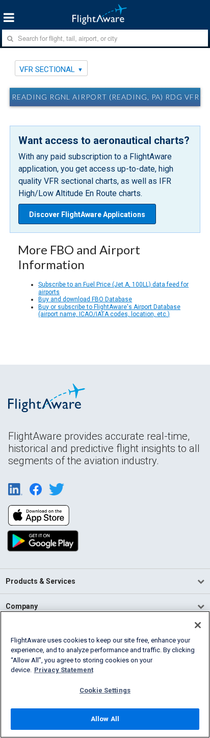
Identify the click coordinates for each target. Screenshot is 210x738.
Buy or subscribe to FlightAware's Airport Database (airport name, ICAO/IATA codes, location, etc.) (109, 310)
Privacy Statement (63, 670)
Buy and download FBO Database (85, 299)
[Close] (198, 625)
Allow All (105, 719)
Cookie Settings (105, 690)
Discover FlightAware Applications (87, 214)
